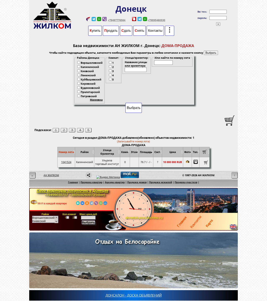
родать (110, 30)
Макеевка (96, 100)
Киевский (87, 71)
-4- (80, 130)
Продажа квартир (91, 182)
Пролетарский (90, 92)
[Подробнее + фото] (187, 162)
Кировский (88, 83)
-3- (72, 130)
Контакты (155, 30)
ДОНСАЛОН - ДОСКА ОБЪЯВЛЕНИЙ (134, 295)
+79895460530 (156, 20)
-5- (88, 130)
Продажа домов (137, 182)
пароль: (202, 17)
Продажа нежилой (160, 182)
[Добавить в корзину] (204, 162)
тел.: (204, 11)
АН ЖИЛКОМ (51, 175)
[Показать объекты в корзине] (204, 153)
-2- (63, 130)
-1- (55, 130)
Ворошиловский (92, 63)
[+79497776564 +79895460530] (195, 162)
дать (126, 30)
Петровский (89, 96)
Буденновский (90, 88)
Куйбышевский (91, 79)
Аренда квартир (115, 182)
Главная (73, 182)
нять (139, 30)
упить (95, 30)
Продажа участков (186, 182)
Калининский (90, 67)
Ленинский (88, 75)
